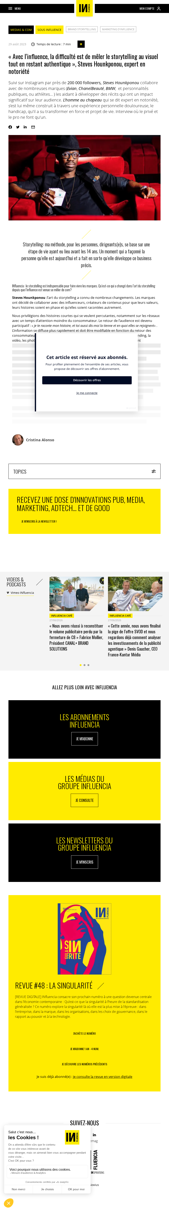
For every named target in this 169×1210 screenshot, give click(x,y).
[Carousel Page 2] (85, 665)
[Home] (84, 8)
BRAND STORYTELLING (82, 29)
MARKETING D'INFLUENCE (118, 29)
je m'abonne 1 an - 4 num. (84, 1049)
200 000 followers (83, 82)
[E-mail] (33, 127)
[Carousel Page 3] (88, 665)
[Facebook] (10, 127)
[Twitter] (18, 127)
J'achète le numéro (84, 1033)
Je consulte (84, 800)
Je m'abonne (84, 738)
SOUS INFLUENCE (49, 30)
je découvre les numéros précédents (84, 1064)
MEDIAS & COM (21, 30)
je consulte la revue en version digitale (102, 1076)
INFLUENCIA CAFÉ (61, 615)
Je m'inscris (84, 862)
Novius (94, 1185)
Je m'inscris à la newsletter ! (38, 521)
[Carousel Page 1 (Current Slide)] (81, 665)
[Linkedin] (25, 127)
